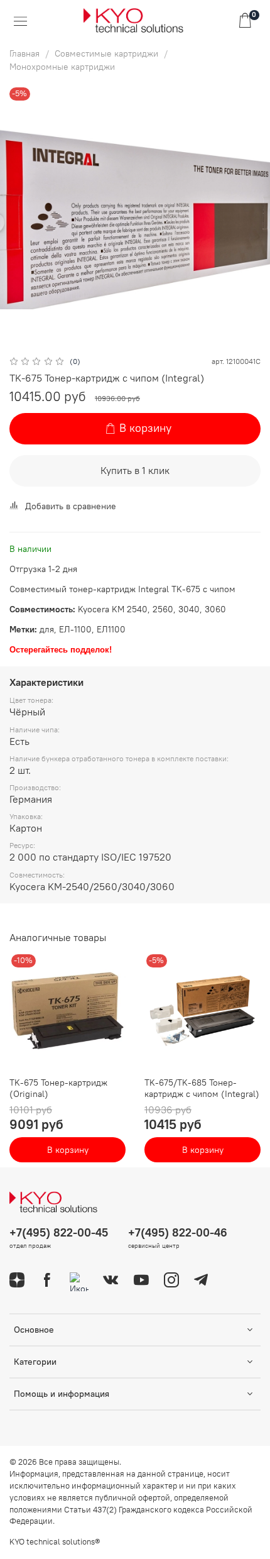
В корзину (68, 1149)
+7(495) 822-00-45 (58, 1232)
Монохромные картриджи (62, 66)
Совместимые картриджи (106, 53)
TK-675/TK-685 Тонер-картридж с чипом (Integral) (201, 1088)
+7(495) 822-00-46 (177, 1232)
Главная (24, 53)
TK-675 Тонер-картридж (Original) (58, 1088)
